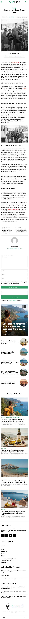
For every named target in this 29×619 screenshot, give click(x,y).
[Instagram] (6, 535)
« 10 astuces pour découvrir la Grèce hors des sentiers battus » (13, 592)
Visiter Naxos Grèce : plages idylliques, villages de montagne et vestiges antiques (9, 352)
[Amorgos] (14, 240)
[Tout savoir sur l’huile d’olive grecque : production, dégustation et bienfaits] (24, 342)
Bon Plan (3, 448)
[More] (23, 56)
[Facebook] (3, 535)
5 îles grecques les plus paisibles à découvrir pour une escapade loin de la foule (13, 571)
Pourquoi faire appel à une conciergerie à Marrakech (8, 382)
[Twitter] (10, 535)
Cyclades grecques (15, 62)
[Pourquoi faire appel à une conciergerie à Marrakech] (24, 383)
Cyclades (24, 88)
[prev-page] (23, 306)
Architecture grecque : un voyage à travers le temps (13, 578)
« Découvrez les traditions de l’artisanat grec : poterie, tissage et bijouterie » (13, 596)
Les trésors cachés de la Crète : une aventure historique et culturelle (21, 230)
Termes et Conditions (13, 300)
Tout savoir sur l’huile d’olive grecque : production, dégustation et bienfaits (10, 342)
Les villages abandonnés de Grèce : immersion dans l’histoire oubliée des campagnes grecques (10, 372)
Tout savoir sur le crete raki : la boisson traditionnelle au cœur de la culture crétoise (9, 362)
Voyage (14, 8)
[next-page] (25, 306)
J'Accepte (13, 297)
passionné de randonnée (13, 209)
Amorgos (11, 17)
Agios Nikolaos (5, 575)
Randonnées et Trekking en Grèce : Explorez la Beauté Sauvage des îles (7, 231)
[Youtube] (14, 535)
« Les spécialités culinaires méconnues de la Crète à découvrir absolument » (13, 587)
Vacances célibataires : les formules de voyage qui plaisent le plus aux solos (14, 328)
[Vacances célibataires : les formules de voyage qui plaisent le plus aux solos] (14, 320)
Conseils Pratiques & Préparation (10, 417)
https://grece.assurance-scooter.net (14, 248)
